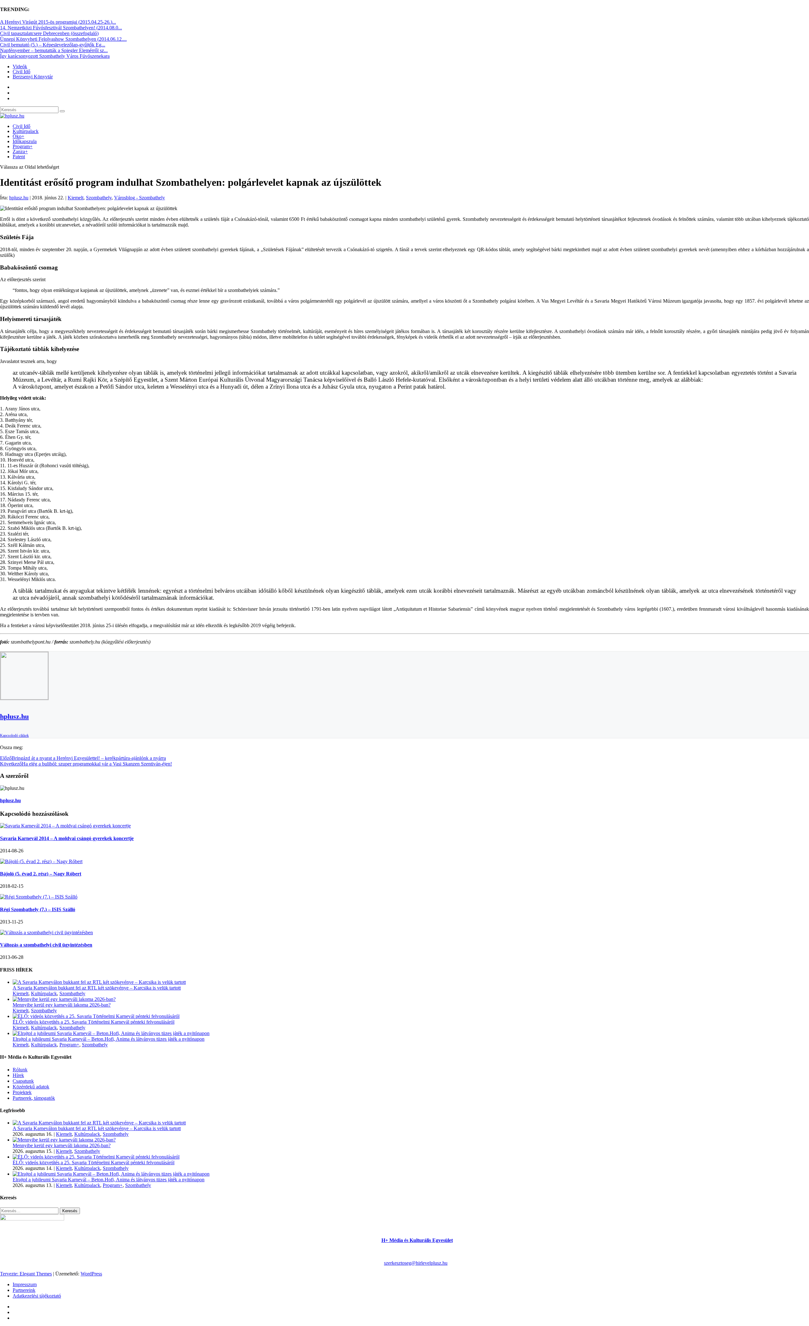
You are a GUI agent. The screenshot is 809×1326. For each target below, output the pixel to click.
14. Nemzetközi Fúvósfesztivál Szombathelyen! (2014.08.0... (61, 27)
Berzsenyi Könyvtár (33, 76)
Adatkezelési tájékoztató (37, 1296)
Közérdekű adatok (31, 1086)
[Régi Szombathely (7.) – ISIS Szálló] (38, 896)
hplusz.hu (18, 197)
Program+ (23, 146)
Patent (19, 156)
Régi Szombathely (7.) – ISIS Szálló (37, 909)
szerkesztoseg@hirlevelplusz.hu (415, 1263)
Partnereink (24, 1290)
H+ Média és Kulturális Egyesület (417, 1240)
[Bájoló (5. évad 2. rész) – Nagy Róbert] (41, 861)
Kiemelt (75, 197)
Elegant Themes (36, 1273)
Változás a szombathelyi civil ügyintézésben (46, 945)
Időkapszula (25, 141)
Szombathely (99, 197)
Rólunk (20, 1069)
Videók (20, 66)
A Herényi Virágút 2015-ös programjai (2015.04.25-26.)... (58, 22)
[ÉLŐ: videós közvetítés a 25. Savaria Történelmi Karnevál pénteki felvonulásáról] (96, 1016)
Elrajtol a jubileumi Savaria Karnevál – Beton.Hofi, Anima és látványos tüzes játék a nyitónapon (108, 1039)
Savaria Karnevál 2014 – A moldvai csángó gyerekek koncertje (67, 838)
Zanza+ (20, 151)
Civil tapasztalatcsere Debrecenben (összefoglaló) (49, 33)
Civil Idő (21, 71)
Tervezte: (10, 1273)
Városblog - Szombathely (139, 197)
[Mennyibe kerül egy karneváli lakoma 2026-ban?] (64, 999)
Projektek (22, 1092)
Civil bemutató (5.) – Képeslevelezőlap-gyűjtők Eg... (52, 44)
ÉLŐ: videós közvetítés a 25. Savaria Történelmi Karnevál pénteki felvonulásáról (93, 1022)
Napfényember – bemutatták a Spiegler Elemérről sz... (54, 50)
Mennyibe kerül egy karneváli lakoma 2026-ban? (62, 1005)
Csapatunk (23, 1081)
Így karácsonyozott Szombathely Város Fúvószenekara (55, 56)
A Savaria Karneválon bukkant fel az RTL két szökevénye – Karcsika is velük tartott (97, 987)
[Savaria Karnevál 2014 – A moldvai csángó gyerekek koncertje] (65, 825)
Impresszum (25, 1284)
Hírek (18, 1075)
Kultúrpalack (26, 131)
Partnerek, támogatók (34, 1098)
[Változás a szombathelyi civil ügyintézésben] (46, 932)
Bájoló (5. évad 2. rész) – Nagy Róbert (40, 873)
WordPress (91, 1273)
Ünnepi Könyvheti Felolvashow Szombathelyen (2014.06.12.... (63, 39)
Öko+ (18, 136)
